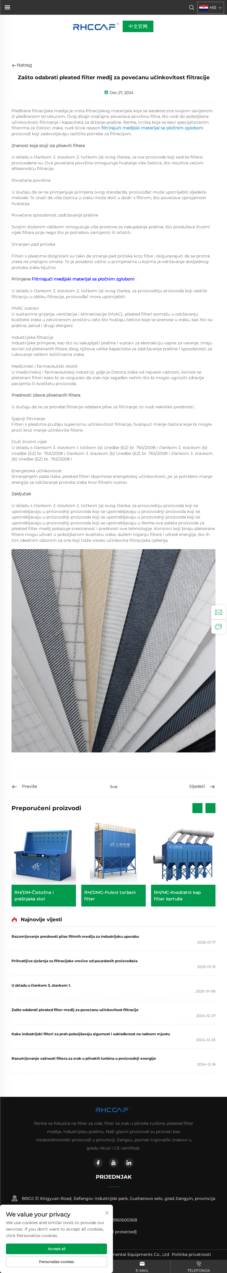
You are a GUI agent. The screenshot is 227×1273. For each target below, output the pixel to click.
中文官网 (138, 26)
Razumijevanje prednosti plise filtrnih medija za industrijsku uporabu (75, 936)
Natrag (24, 65)
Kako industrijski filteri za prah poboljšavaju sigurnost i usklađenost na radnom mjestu (91, 1034)
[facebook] (98, 1163)
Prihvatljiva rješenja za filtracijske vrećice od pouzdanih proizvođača (74, 961)
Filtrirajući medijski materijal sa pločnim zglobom (83, 279)
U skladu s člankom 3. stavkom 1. (41, 985)
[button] (197, 808)
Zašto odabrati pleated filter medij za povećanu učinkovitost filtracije (75, 1010)
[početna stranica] (96, 26)
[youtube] (113, 1163)
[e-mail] (218, 612)
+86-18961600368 (118, 1220)
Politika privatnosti (191, 1254)
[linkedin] (129, 1163)
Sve (113, 786)
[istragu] (218, 627)
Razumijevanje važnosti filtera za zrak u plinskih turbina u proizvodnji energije (84, 1058)
